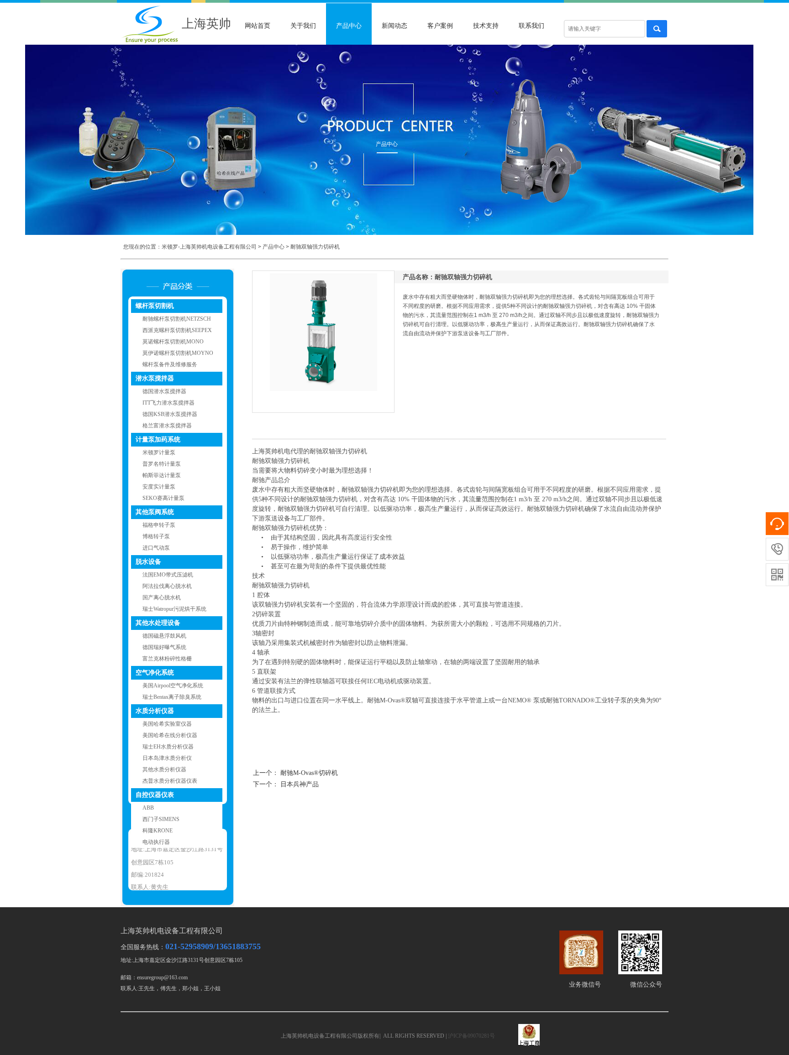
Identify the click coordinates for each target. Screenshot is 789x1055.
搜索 (657, 28)
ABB (148, 808)
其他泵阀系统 (155, 512)
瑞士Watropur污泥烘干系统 (174, 609)
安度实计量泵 (158, 486)
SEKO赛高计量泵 (163, 498)
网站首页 (257, 25)
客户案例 (440, 25)
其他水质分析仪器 (164, 769)
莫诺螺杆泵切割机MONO (173, 341)
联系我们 (531, 25)
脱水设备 (148, 561)
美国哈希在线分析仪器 (169, 735)
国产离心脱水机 (161, 597)
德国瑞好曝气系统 (164, 647)
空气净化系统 (155, 672)
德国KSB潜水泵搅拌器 (169, 414)
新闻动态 (394, 25)
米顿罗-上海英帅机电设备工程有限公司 (209, 247)
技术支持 (486, 25)
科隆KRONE (157, 830)
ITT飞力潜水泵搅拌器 (168, 403)
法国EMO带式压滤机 (167, 575)
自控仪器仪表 (155, 794)
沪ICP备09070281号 (471, 1036)
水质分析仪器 (155, 710)
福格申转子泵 (158, 525)
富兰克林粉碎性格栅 (167, 658)
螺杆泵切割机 (155, 305)
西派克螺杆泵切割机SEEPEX (177, 330)
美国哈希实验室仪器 (167, 724)
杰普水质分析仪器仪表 (169, 781)
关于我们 (303, 25)
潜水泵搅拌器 (155, 378)
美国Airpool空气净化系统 (172, 685)
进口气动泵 (156, 548)
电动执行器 (156, 842)
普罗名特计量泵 (161, 464)
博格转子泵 (156, 536)
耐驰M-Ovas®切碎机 (309, 772)
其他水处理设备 (158, 622)
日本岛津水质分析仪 (167, 758)
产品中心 (349, 25)
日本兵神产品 (299, 784)
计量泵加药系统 (158, 439)
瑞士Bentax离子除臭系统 (171, 697)
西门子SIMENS (160, 819)
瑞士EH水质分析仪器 (168, 746)
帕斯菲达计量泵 (161, 475)
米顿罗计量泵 (158, 452)
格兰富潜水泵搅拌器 (167, 425)
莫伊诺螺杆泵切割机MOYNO (177, 353)
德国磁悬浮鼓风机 (164, 636)
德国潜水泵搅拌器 (164, 391)
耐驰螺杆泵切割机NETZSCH (176, 319)
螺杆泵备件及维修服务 (169, 364)
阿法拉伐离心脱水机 (167, 586)
